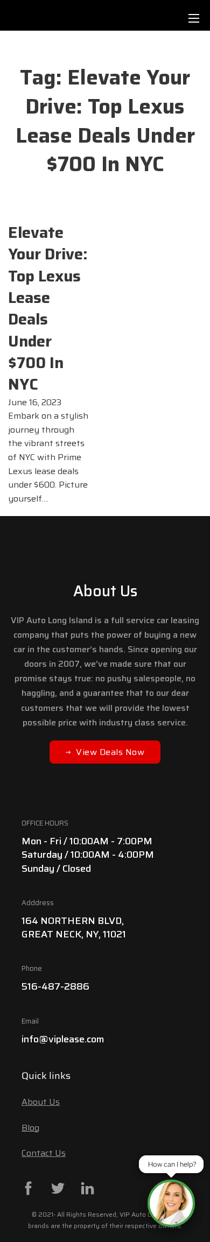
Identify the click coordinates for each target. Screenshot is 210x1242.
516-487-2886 (55, 986)
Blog (30, 1127)
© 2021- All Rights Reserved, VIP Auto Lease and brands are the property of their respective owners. (105, 1219)
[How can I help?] (171, 1203)
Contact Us (44, 1153)
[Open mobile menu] (193, 18)
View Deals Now (110, 752)
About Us (41, 1102)
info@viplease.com (63, 1039)
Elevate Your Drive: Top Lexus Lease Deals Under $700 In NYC (48, 308)
